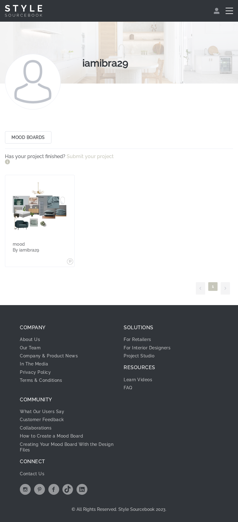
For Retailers (137, 339)
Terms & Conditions (41, 380)
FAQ (128, 387)
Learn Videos (138, 379)
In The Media (34, 363)
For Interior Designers (147, 347)
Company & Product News (49, 355)
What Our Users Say (42, 411)
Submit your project (90, 156)
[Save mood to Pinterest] (70, 262)
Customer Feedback (42, 419)
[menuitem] (217, 11)
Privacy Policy (35, 372)
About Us (30, 339)
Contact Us (32, 473)
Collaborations (35, 427)
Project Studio (139, 355)
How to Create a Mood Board (51, 436)
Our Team (30, 347)
